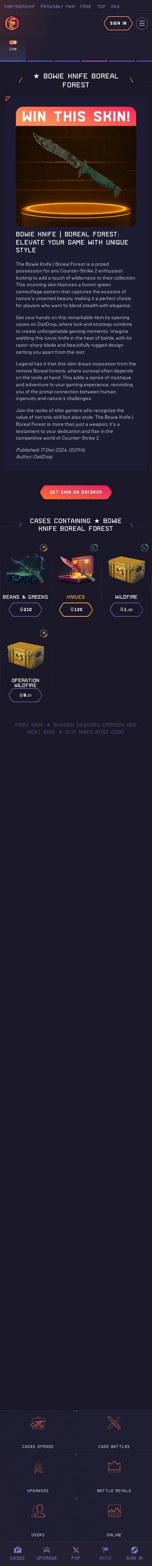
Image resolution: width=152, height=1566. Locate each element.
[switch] (13, 42)
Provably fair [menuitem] (58, 6)
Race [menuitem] (107, 1552)
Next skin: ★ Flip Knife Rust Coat (75, 732)
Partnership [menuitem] (19, 6)
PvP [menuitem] (79, 1552)
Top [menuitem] (101, 6)
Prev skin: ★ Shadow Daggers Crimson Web (75, 725)
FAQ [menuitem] (115, 6)
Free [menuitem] (85, 6)
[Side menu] (141, 23)
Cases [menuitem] (17, 1558)
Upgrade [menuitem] (46, 1558)
